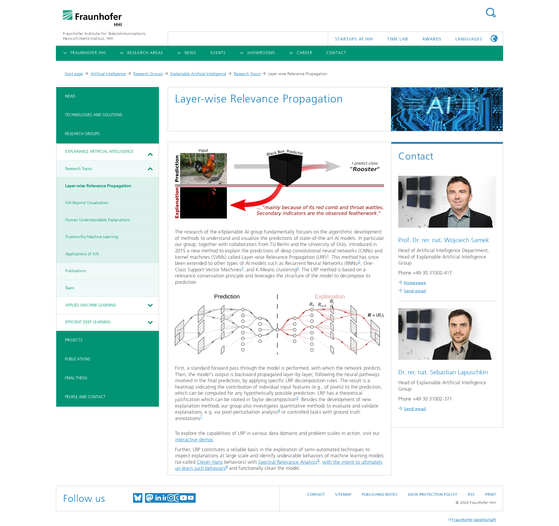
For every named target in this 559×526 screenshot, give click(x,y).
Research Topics (247, 73)
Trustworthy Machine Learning (91, 236)
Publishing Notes (379, 494)
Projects (73, 340)
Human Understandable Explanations (97, 219)
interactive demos (194, 439)
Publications (75, 270)
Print (490, 494)
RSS (471, 494)
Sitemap (343, 494)
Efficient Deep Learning (88, 322)
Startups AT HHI (354, 39)
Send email (415, 290)
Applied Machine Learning (90, 305)
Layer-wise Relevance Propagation (98, 185)
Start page (74, 73)
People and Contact (85, 396)
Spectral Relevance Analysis (287, 462)
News (70, 96)
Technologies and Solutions (93, 114)
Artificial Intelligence (108, 73)
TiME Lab (397, 39)
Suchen (490, 13)
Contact (316, 494)
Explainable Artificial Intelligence (198, 73)
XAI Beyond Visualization (87, 202)
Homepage (415, 282)
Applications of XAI (82, 254)
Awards (431, 39)
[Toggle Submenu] (150, 154)
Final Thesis (76, 378)
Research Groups (148, 73)
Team (69, 288)
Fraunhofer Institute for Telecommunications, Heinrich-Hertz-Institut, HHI (104, 36)
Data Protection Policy (432, 494)
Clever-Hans (210, 462)
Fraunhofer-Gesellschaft (474, 520)
